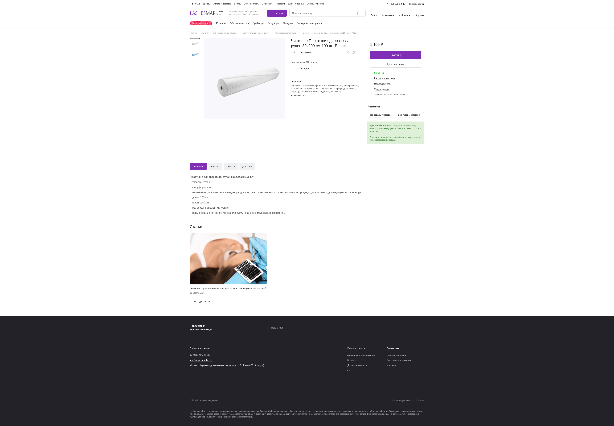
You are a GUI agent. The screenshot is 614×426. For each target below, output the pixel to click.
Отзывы (215, 166)
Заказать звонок (416, 4)
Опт (349, 370)
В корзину (395, 55)
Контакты (391, 365)
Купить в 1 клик (395, 64)
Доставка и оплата (357, 365)
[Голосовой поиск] (353, 13)
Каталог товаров (356, 348)
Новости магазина (396, 355)
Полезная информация (399, 360)
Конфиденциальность (402, 400)
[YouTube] (211, 382)
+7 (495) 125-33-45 (395, 4)
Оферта (420, 400)
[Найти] (361, 13)
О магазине (393, 348)
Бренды (351, 360)
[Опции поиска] (346, 13)
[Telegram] (204, 382)
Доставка (247, 166)
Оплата (231, 166)
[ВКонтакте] (192, 382)
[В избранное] (353, 52)
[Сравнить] (347, 52)
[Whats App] (217, 382)
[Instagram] (198, 382)
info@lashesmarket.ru (201, 360)
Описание (198, 166)
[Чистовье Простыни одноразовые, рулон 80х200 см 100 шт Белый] (244, 78)
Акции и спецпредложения (361, 355)
